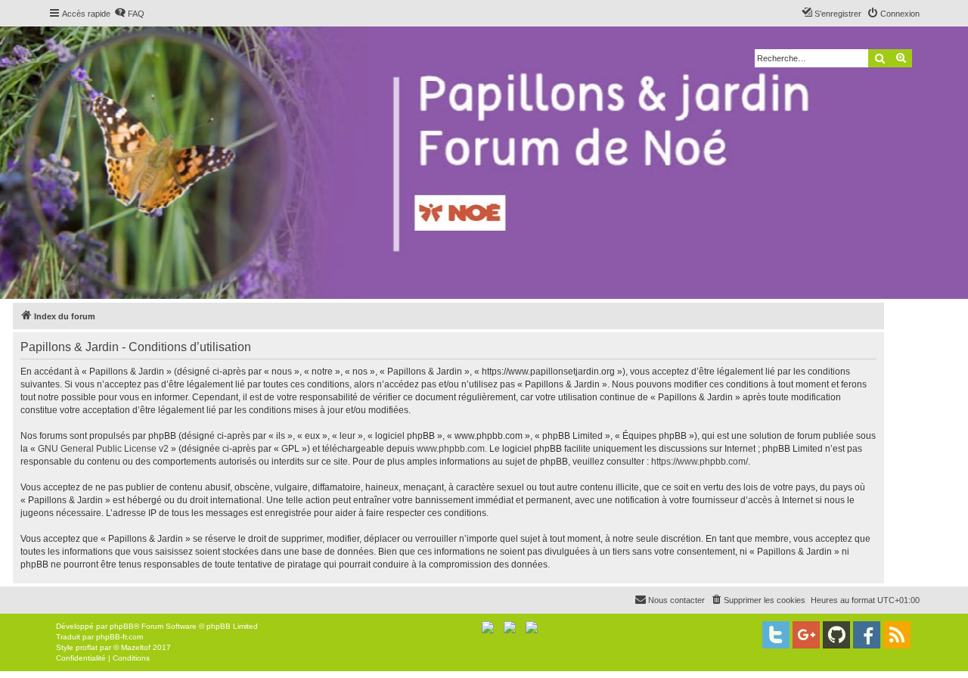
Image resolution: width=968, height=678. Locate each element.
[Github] (836, 634)
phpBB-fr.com (119, 637)
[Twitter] (776, 634)
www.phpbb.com (451, 448)
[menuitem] (129, 14)
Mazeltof (135, 647)
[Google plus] (806, 634)
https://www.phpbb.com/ (699, 461)
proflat (87, 647)
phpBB (122, 626)
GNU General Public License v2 (103, 448)
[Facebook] (866, 634)
